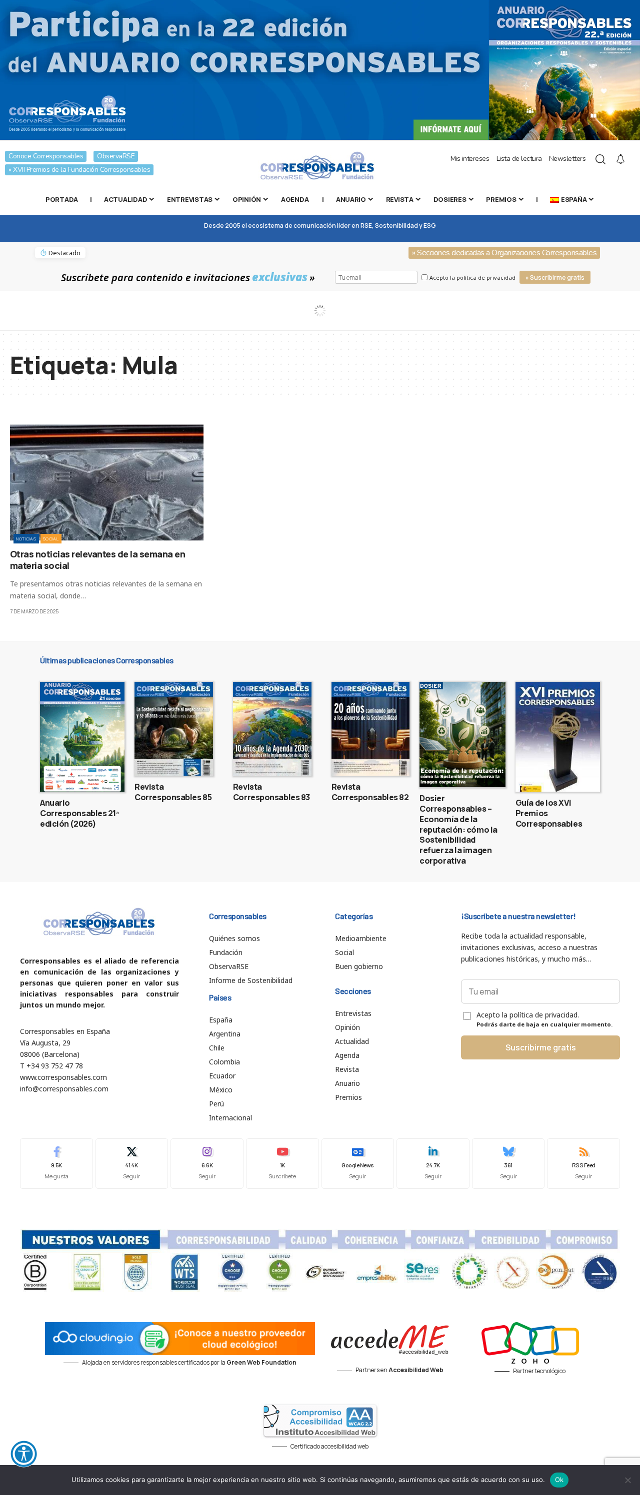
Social (51, 538)
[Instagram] (207, 1163)
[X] (132, 1163)
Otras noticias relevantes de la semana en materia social (98, 559)
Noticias (26, 538)
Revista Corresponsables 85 (173, 792)
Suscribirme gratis (541, 1047)
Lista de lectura (519, 158)
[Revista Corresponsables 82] (371, 729)
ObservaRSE (115, 156)
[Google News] (358, 1163)
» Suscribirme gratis (555, 277)
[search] (601, 159)
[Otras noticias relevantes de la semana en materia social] (107, 482)
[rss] (583, 1163)
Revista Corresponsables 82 (370, 792)
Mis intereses (470, 158)
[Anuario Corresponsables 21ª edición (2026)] (82, 737)
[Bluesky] (508, 1163)
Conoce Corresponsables (45, 156)
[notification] (621, 159)
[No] (627, 1480)
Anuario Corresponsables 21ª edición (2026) (79, 813)
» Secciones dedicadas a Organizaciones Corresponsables (504, 252)
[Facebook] (56, 1163)
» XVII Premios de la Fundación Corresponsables (79, 169)
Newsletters (567, 158)
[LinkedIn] (433, 1163)
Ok (559, 1480)
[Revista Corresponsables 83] (272, 729)
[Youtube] (282, 1163)
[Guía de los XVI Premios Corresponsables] (558, 737)
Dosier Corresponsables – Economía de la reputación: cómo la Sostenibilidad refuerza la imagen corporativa (459, 829)
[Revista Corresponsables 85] (173, 729)
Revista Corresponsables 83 (271, 792)
